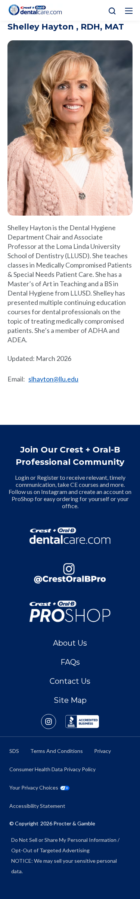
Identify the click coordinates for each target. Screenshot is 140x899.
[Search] (110, 10)
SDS (14, 751)
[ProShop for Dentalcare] (70, 611)
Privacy (102, 751)
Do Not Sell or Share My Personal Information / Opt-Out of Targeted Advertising (65, 845)
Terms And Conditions (56, 751)
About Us (70, 643)
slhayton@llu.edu (53, 379)
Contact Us (70, 681)
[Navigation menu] (129, 10)
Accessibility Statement (37, 806)
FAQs (70, 662)
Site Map (70, 700)
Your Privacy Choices (33, 787)
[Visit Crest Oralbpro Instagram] (53, 721)
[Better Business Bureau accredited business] (82, 721)
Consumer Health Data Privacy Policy (52, 769)
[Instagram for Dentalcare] (70, 573)
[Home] (35, 10)
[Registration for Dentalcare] (70, 535)
